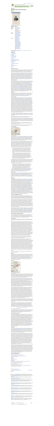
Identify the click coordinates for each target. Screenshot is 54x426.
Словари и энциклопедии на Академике (19, 4)
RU (32, 3)
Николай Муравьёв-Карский (14, 393)
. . (22, 93)
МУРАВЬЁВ (12, 398)
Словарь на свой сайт (29, 3)
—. (16, 141)
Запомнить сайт (25, 3)
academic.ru (13, 6)
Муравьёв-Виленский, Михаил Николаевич (16, 385)
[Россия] (15, 26)
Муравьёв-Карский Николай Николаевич (15, 375)
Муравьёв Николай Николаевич (14, 379)
